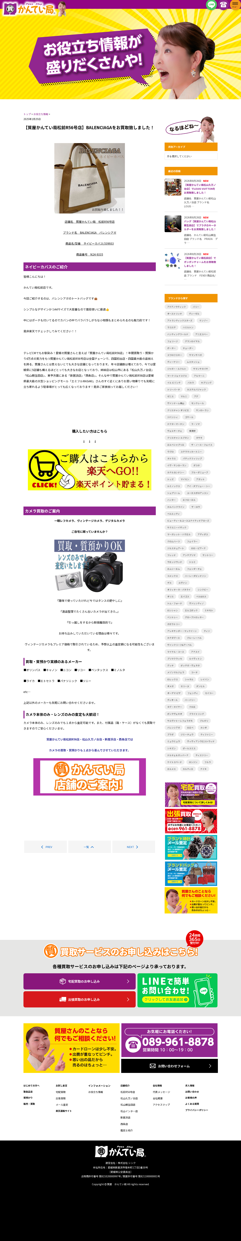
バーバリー (190, 699)
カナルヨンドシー (175, 472)
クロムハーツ (173, 541)
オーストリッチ (174, 313)
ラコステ (171, 327)
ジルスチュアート (175, 548)
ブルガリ (204, 720)
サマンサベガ (195, 354)
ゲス (169, 582)
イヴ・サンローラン (176, 465)
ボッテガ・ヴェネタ (190, 665)
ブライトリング (196, 713)
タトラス (171, 458)
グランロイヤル (192, 341)
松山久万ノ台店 (129, 1098)
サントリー (208, 555)
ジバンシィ (172, 417)
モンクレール (197, 403)
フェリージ (172, 341)
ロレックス (172, 679)
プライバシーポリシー (196, 1110)
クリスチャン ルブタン (178, 437)
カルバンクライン (175, 506)
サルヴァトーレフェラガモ (180, 720)
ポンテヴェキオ (174, 713)
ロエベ (190, 727)
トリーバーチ (173, 389)
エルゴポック (191, 610)
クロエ (192, 706)
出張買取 (61, 1098)
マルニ (184, 396)
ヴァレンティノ (196, 603)
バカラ (191, 382)
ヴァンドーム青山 (175, 403)
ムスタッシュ (193, 361)
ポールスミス (189, 748)
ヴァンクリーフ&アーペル (179, 644)
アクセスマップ (161, 1104)
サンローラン (202, 410)
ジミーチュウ (187, 734)
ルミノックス (173, 486)
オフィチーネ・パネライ (179, 589)
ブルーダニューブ (199, 472)
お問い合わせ (192, 1091)
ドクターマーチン (175, 423)
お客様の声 (191, 1097)
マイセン (185, 479)
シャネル (189, 679)
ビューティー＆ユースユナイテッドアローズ (188, 520)
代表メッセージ (161, 1092)
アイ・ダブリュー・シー (198, 486)
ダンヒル (200, 686)
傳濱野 (192, 430)
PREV (49, 847)
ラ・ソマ (195, 423)
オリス (170, 596)
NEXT (130, 847)
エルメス (171, 768)
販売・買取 (29, 1103)
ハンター (171, 499)
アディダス (203, 534)
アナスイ (195, 651)
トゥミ (192, 561)
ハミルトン (188, 327)
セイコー (209, 693)
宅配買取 (61, 1092)
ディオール (172, 699)
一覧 (86, 847)
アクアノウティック (176, 306)
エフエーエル (189, 499)
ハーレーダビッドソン (195, 575)
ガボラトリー (173, 624)
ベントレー (172, 617)
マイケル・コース (175, 651)
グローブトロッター (194, 617)
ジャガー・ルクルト (176, 368)
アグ (196, 396)
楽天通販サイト (64, 1111)
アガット (200, 479)
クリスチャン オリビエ (178, 410)
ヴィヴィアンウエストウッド (201, 741)
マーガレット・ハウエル (179, 534)
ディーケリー (173, 361)
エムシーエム (173, 568)
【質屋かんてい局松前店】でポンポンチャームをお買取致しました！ (200, 262)
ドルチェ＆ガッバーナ (177, 755)
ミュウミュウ (173, 741)
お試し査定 (61, 1085)
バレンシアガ (173, 727)
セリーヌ (185, 686)
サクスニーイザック (176, 527)
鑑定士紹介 (126, 1130)
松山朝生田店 (127, 1104)
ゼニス (170, 396)
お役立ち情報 (95, 1092)
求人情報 (189, 1085)
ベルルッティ (173, 513)
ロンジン (193, 762)
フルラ (207, 762)
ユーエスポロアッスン (197, 492)
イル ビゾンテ (173, 382)
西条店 (124, 1124)
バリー (196, 306)
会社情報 (157, 1085)
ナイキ (203, 768)
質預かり (28, 1097)
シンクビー (203, 589)
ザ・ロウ (195, 506)
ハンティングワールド (177, 334)
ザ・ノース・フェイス (201, 444)
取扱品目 (28, 1091)
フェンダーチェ (194, 568)
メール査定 (62, 1104)
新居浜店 (125, 1117)
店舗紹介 (125, 1085)
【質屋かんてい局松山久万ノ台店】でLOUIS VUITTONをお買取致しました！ (200, 188)
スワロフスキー (174, 354)
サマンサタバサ (200, 368)
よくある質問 (192, 1103)
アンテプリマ (189, 555)
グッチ (170, 665)
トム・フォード (174, 603)
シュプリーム (173, 492)
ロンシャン (172, 610)
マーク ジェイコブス (177, 375)
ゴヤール (189, 417)
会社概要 (158, 1098)
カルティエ (188, 768)
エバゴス (185, 596)
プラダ (170, 734)
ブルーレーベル (194, 637)
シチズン (171, 748)
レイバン (204, 679)
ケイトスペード (174, 762)
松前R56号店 (127, 1092)
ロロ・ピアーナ (198, 548)
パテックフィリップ (192, 458)
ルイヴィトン (195, 658)
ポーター (171, 348)
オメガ (170, 686)
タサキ (199, 437)
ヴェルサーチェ (174, 430)
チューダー (188, 348)
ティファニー (206, 734)
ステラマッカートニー (191, 451)
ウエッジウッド (174, 561)
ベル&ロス (201, 596)
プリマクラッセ (174, 658)
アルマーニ (199, 375)
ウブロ (170, 451)
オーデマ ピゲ (173, 693)
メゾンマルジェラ (175, 672)
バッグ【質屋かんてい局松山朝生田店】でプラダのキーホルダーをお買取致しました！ (200, 225)
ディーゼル (194, 313)
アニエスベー (201, 334)
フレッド (171, 555)
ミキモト (209, 610)
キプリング (206, 382)
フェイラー (192, 541)
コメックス (172, 575)
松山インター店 (129, 1111)
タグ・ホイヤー (174, 706)
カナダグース (173, 637)
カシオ (203, 727)
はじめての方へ (31, 1085)
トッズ (170, 479)
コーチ (194, 672)
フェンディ (193, 693)
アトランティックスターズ (179, 320)
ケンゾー (203, 320)
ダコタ (196, 465)
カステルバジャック (196, 389)
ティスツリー (201, 755)
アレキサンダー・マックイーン (182, 630)
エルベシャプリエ (175, 444)
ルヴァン (183, 582)
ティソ (207, 630)
